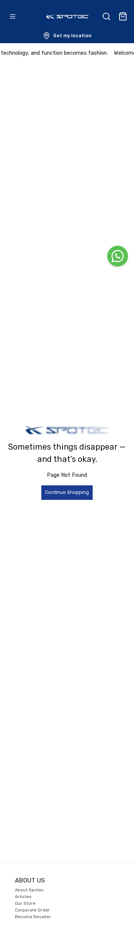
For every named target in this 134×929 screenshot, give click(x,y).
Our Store (25, 903)
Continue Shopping (67, 492)
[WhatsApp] (117, 256)
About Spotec (29, 890)
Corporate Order (32, 910)
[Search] (106, 16)
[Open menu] (12, 16)
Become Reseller (33, 916)
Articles (23, 896)
